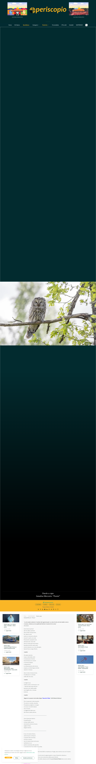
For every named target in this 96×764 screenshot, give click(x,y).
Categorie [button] (35, 25)
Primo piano (58, 604)
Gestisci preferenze (27, 758)
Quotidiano (26, 25)
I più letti (63, 25)
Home (10, 25)
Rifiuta (16, 758)
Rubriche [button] (44, 25)
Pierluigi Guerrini (49, 602)
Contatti (71, 25)
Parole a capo (51, 604)
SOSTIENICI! (79, 25)
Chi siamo (17, 25)
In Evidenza (45, 604)
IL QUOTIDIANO (38, 604)
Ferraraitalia (55, 25)
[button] (86, 25)
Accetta (8, 757)
